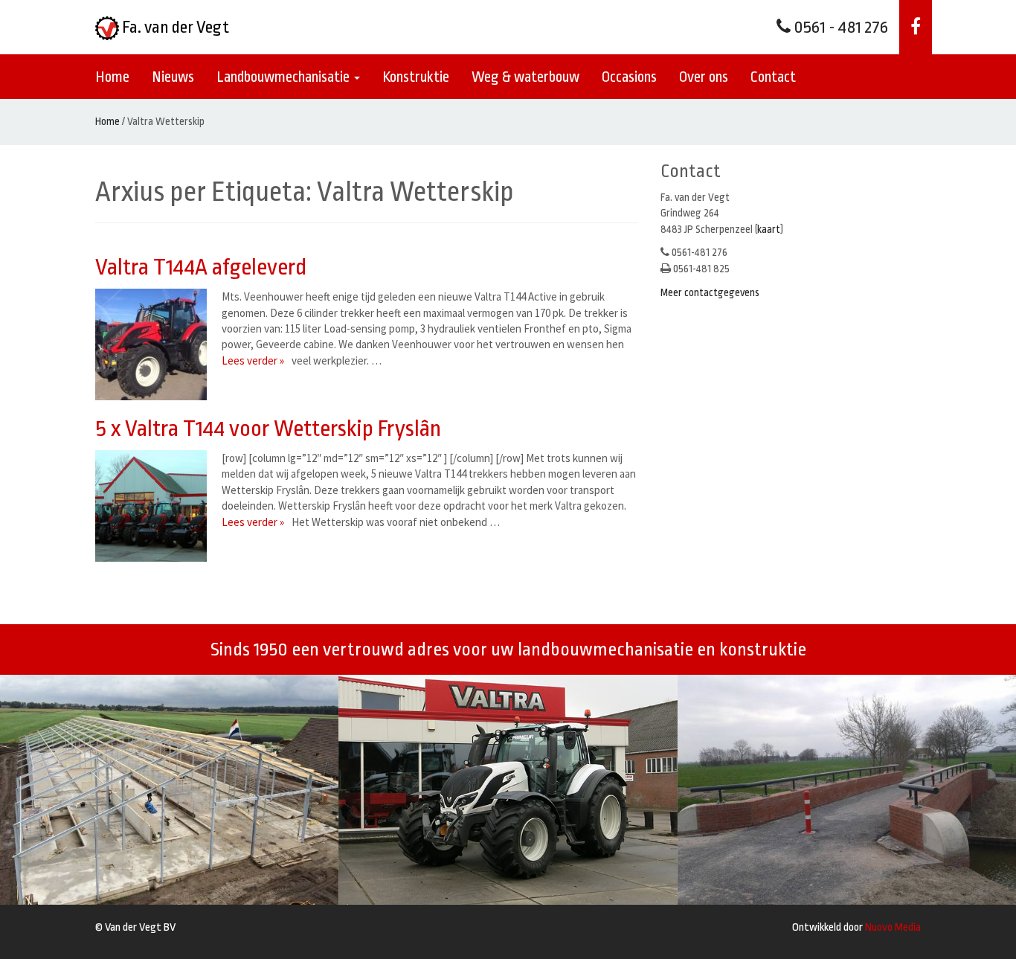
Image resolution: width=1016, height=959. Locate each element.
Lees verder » (253, 360)
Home (112, 77)
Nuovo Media (893, 927)
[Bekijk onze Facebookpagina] (915, 27)
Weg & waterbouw (525, 77)
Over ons (703, 77)
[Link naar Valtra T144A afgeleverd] (154, 344)
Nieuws (173, 77)
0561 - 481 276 (839, 27)
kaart (768, 229)
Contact (773, 77)
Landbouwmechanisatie (284, 77)
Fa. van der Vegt (174, 27)
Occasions (629, 77)
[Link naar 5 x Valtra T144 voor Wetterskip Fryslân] (154, 506)
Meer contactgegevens (709, 292)
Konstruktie (415, 77)
